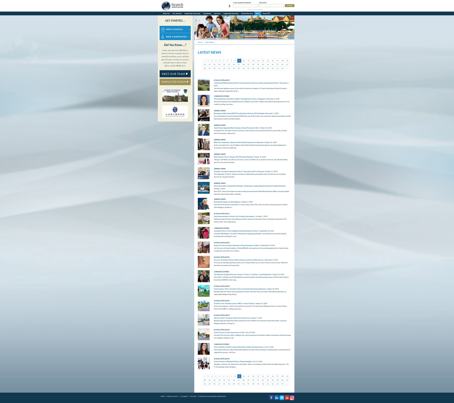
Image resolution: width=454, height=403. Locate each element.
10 (244, 61)
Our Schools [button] (177, 13)
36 (282, 64)
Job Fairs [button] (217, 13)
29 (248, 64)
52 (273, 68)
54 (282, 68)
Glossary (184, 396)
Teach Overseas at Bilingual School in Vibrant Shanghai (233, 361)
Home (163, 396)
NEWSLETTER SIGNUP (174, 81)
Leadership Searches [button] (230, 13)
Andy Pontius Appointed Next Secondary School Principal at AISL (236, 128)
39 (210, 68)
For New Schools (166, 27)
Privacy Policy (172, 396)
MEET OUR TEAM (174, 73)
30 (253, 64)
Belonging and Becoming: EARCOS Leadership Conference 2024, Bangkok (239, 113)
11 (248, 61)
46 (243, 68)
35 (277, 64)
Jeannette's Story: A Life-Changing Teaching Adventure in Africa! (236, 231)
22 (214, 64)
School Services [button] (247, 13)
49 (258, 68)
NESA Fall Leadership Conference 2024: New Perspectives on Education (238, 142)
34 (273, 64)
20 (205, 64)
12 (253, 61)
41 (219, 68)
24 (224, 64)
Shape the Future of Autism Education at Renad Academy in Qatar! (237, 245)
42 (224, 68)
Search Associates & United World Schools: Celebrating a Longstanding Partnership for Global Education (249, 186)
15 (268, 61)
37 (287, 64)
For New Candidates (167, 34)
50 (263, 68)
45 (239, 68)
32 (263, 64)
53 (277, 68)
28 (243, 64)
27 (239, 64)
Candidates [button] (207, 13)
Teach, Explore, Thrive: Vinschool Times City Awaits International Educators (240, 289)
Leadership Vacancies (192, 13)
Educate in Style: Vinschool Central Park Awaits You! (232, 318)
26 (234, 64)
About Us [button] (166, 13)
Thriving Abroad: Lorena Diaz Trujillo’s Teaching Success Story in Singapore (239, 99)
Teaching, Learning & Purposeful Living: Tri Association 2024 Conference (239, 171)
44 (234, 68)
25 (229, 64)
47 (248, 68)
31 (258, 64)
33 (268, 64)
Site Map (193, 396)
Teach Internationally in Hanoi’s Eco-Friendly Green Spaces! (234, 216)
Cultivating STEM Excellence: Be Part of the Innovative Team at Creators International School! (246, 83)
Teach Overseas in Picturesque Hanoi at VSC (229, 332)
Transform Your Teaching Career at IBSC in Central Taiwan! (234, 303)
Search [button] (265, 13)
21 (210, 64)
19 (287, 61)
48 (253, 68)
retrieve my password (255, 9)
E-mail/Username (242, 2)
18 (282, 61)
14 (263, 61)
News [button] (258, 13)
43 (229, 68)
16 (273, 61)
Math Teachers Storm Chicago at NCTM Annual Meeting (233, 157)
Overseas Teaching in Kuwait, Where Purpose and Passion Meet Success (238, 260)
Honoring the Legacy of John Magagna (227, 202)
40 (214, 68)
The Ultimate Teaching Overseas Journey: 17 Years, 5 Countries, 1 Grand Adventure (242, 274)
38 (205, 68)
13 (258, 61)
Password (262, 2)
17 (278, 61)
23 (219, 64)
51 (268, 68)
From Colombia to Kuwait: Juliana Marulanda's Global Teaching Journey (238, 347)
